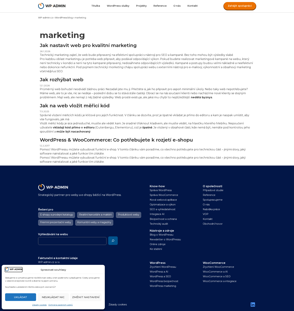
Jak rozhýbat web (61, 79)
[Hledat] (113, 240)
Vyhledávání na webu (53, 234)
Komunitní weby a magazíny (94, 222)
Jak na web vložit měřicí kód (75, 105)
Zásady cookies (39, 305)
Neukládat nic (53, 297)
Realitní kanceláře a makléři (95, 214)
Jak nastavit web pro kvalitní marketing (88, 45)
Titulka (95, 5)
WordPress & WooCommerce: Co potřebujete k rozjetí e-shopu (116, 140)
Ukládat (20, 297)
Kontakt (192, 5)
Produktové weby (128, 214)
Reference (160, 5)
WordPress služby (118, 5)
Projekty (141, 5)
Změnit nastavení (86, 297)
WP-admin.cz (45, 17)
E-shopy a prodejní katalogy (56, 214)
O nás (177, 5)
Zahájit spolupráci (240, 5)
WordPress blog (64, 17)
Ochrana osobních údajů (60, 305)
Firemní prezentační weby (55, 222)
